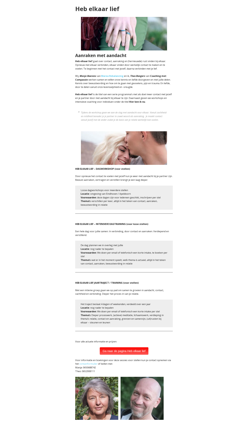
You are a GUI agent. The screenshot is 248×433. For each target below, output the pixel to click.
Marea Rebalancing (112, 76)
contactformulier (88, 363)
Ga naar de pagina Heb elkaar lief (124, 351)
